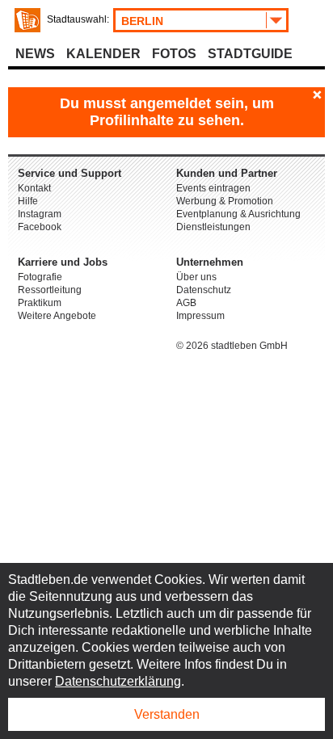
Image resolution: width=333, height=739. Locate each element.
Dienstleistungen (213, 227)
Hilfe (28, 201)
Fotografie (40, 277)
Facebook (39, 227)
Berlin (142, 21)
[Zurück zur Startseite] (27, 20)
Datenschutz (203, 290)
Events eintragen (213, 188)
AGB (186, 303)
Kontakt (34, 188)
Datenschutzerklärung (118, 681)
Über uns (196, 277)
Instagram (39, 214)
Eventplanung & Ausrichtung (238, 214)
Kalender (103, 54)
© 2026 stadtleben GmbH (232, 345)
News (35, 54)
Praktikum (39, 303)
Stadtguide (250, 54)
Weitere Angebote (57, 315)
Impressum (200, 315)
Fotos (174, 54)
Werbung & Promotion (224, 201)
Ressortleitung (50, 290)
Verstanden (167, 714)
